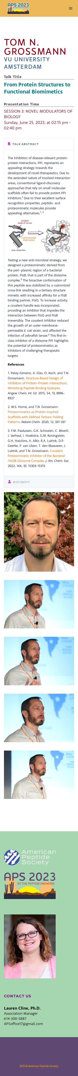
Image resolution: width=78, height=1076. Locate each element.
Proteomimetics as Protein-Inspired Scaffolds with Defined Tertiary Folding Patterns (35, 417)
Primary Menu (70, 8)
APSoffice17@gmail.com (23, 1023)
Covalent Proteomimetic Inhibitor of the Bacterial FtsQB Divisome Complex (36, 456)
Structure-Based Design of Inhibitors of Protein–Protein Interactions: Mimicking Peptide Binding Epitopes (37, 383)
